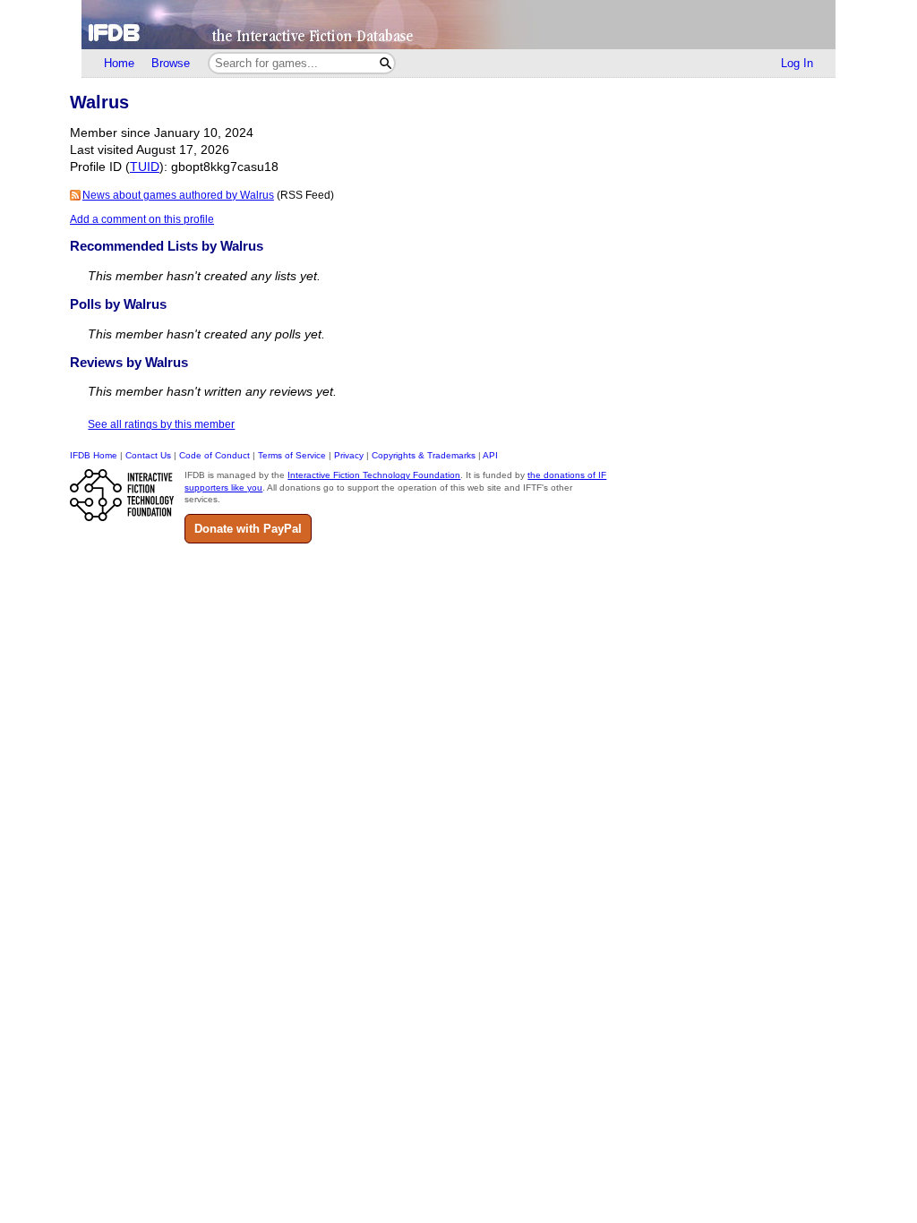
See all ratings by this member (161, 424)
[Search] (385, 63)
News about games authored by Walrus (178, 195)
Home (119, 63)
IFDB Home (93, 455)
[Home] (458, 24)
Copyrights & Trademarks (424, 455)
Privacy (349, 455)
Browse (170, 63)
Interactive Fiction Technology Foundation (373, 475)
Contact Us (148, 455)
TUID (144, 167)
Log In (797, 63)
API (490, 455)
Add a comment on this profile (142, 219)
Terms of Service (292, 455)
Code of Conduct (214, 455)
